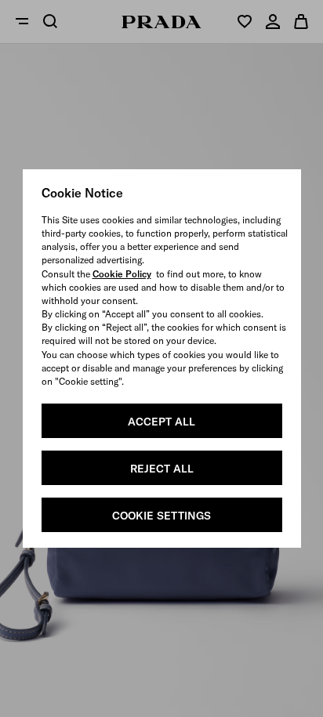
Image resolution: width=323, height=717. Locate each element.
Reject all (162, 469)
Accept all (161, 422)
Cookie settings (161, 516)
